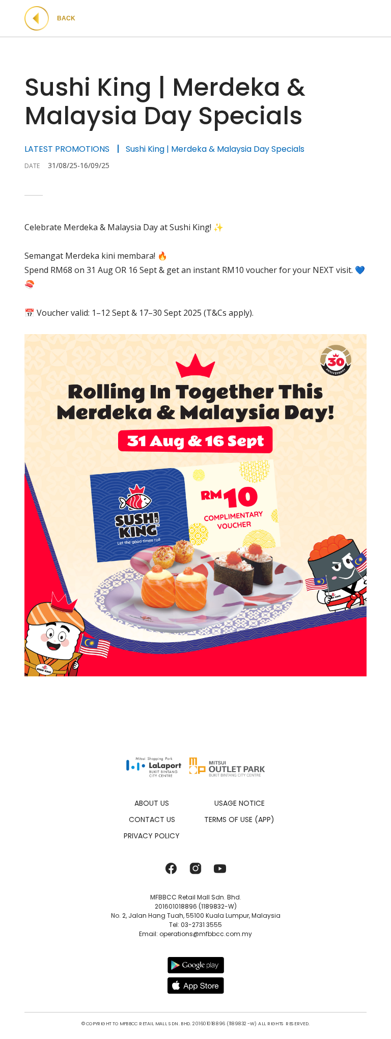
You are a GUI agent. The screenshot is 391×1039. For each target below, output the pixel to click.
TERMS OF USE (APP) (239, 819)
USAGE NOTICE (239, 803)
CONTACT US (152, 819)
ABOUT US (151, 803)
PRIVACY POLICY (152, 836)
